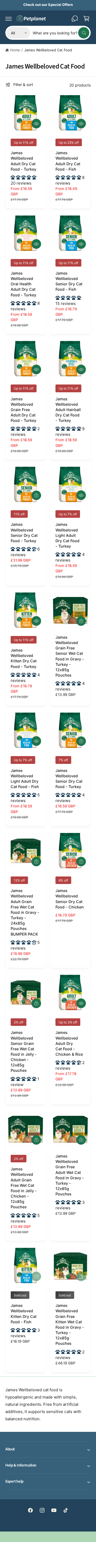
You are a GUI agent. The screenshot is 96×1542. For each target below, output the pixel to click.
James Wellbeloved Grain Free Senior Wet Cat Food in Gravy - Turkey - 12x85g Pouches (69, 656)
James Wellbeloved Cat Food (48, 50)
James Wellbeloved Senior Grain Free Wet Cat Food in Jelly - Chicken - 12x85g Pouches (24, 1051)
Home (15, 50)
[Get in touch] (75, 18)
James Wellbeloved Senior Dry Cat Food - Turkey (24, 532)
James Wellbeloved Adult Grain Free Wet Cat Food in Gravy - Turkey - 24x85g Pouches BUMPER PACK (25, 912)
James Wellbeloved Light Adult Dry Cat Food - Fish (25, 778)
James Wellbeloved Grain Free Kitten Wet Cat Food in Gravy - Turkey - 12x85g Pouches (69, 1324)
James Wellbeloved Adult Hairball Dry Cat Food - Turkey (68, 410)
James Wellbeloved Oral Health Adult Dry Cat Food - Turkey (23, 284)
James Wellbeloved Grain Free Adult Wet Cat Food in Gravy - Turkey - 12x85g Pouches (69, 1175)
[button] (8, 18)
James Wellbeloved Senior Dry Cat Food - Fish (68, 281)
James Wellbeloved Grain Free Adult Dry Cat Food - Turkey (23, 410)
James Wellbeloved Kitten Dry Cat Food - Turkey (24, 658)
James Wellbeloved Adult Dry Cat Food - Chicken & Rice (69, 1043)
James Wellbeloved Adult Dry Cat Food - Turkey (23, 160)
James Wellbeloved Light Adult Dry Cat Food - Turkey (67, 535)
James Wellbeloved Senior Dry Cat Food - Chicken (69, 898)
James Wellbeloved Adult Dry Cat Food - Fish (67, 160)
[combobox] (61, 33)
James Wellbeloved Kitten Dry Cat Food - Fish (24, 1313)
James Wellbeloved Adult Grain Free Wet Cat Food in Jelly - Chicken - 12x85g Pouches (24, 1188)
